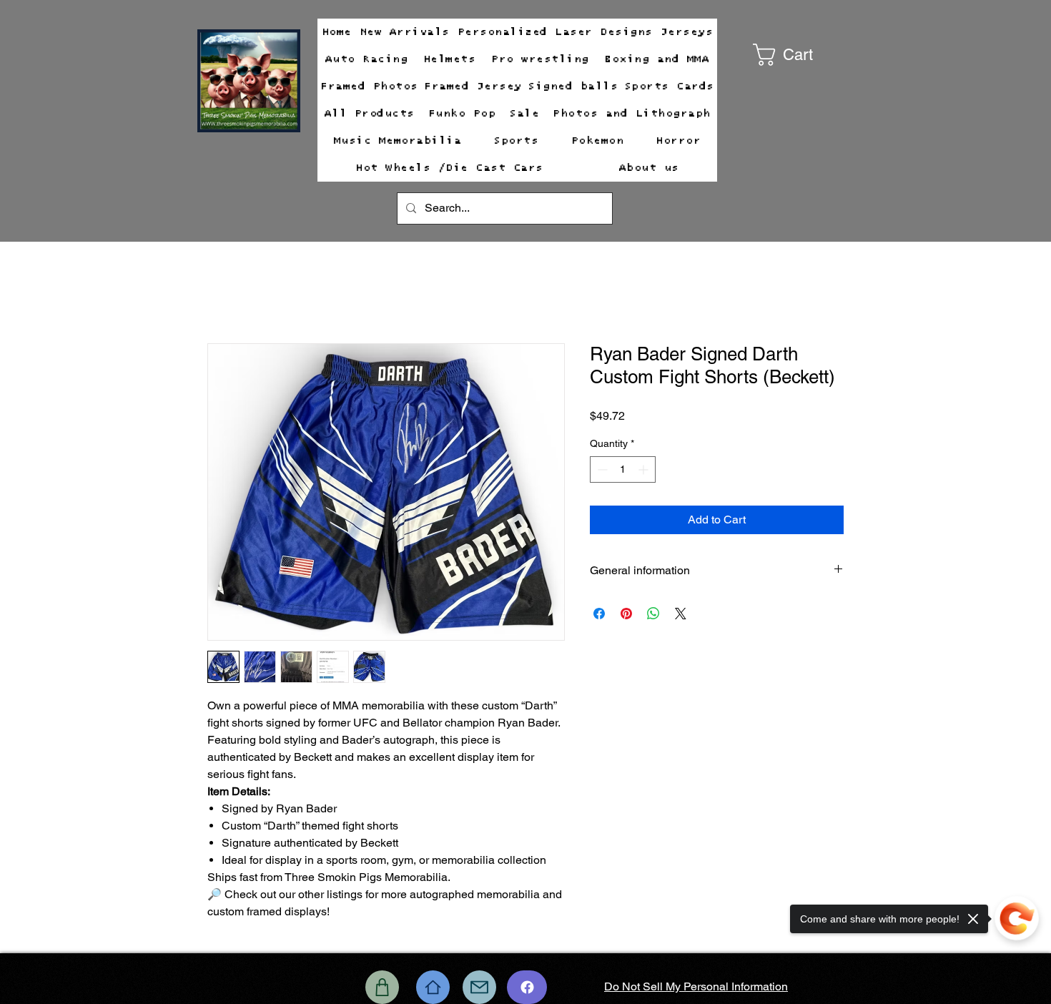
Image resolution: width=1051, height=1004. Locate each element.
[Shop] (382, 987)
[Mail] (479, 987)
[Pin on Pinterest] (626, 613)
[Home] (433, 987)
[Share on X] (680, 613)
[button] (803, 55)
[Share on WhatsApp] (653, 613)
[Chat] (527, 987)
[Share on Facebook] (599, 613)
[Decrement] (601, 469)
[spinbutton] (623, 469)
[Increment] (644, 469)
